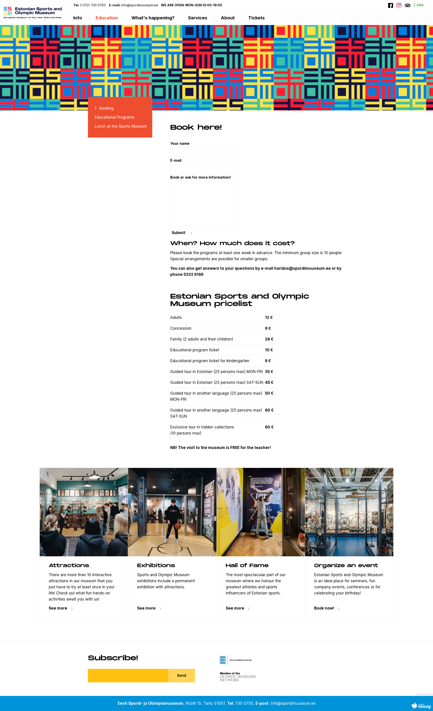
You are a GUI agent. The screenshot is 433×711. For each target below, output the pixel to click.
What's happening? (153, 18)
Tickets (256, 18)
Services (197, 18)
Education (107, 18)
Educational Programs (114, 117)
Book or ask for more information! (200, 177)
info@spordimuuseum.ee (293, 703)
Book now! (324, 608)
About (228, 18)
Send (181, 675)
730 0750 (244, 703)
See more (58, 608)
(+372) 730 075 (93, 5)
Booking (106, 108)
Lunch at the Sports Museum (121, 126)
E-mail (175, 160)
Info (77, 18)
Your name (179, 143)
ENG (420, 5)
